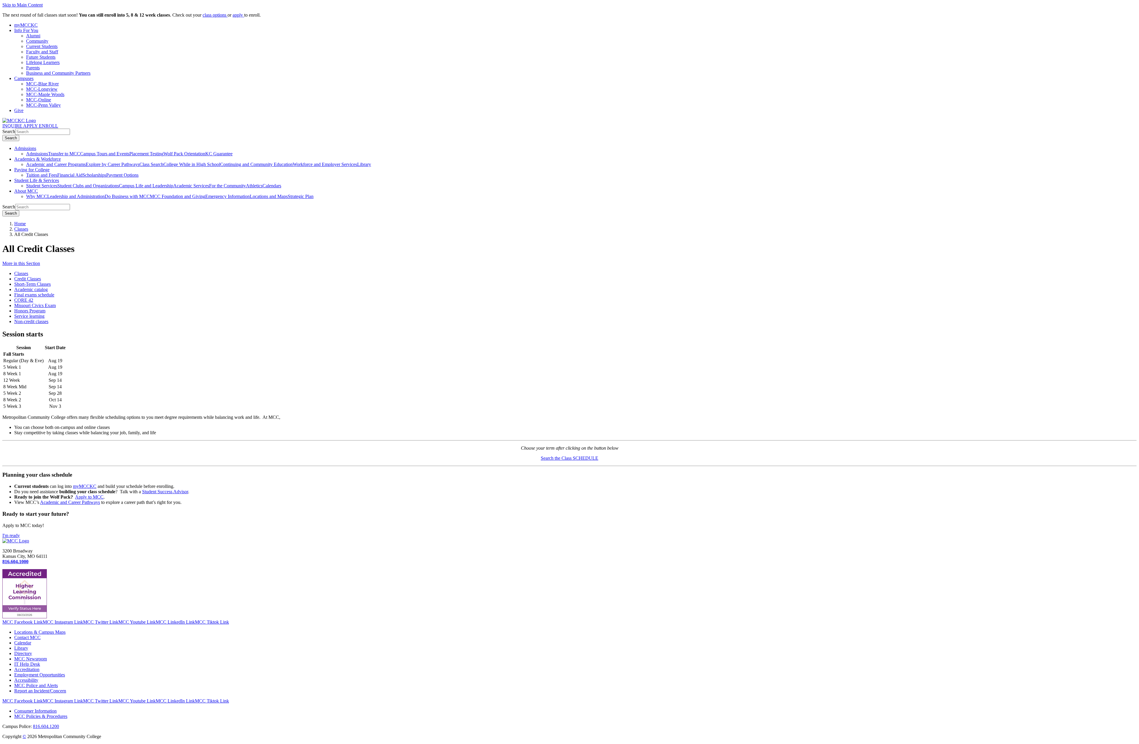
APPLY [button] (31, 125)
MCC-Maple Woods (45, 94)
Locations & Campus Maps (40, 632)
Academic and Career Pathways (70, 502)
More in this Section (21, 263)
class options (215, 14)
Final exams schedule (34, 294)
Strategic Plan (301, 196)
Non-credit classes (31, 321)
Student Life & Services (36, 180)
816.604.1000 (15, 561)
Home (20, 223)
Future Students (40, 57)
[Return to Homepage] (15, 540)
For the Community (227, 185)
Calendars (272, 185)
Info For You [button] (26, 30)
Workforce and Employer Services (325, 164)
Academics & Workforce (37, 159)
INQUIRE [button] (12, 125)
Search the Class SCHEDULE (569, 458)
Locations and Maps (269, 196)
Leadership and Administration (76, 196)
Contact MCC (27, 637)
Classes (21, 228)
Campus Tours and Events (104, 153)
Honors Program (29, 310)
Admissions (25, 148)
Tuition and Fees (41, 175)
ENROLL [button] (48, 125)
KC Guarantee (219, 153)
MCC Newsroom (30, 658)
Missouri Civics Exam (35, 305)
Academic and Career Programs (56, 164)
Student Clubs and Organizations (88, 185)
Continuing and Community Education (256, 164)
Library (364, 164)
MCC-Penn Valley (43, 105)
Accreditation (26, 669)
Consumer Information (35, 710)
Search (8, 131)
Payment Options (122, 175)
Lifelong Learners (43, 62)
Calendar (22, 642)
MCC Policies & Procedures (40, 716)
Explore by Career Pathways (112, 164)
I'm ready (11, 535)
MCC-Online (38, 99)
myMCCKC (84, 486)
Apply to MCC (89, 496)
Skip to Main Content (22, 4)
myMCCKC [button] (26, 25)
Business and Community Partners (58, 73)
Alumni (33, 35)
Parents (33, 67)
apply (238, 14)
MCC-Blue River (42, 83)
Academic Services (191, 185)
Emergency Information (227, 196)
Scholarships (94, 175)
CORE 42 (23, 300)
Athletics (254, 185)
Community (37, 41)
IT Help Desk (27, 664)
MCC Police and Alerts (36, 685)
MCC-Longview (42, 89)
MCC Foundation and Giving (177, 196)
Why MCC (36, 196)
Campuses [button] (24, 78)
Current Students (42, 46)
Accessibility (26, 680)
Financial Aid (69, 175)
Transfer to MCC (64, 153)
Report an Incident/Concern (40, 690)
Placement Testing (146, 153)
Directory (23, 653)
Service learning (29, 316)
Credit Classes (27, 278)
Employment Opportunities (39, 674)
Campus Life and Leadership (146, 185)
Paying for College (32, 169)
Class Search (151, 164)
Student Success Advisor (165, 491)
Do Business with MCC (127, 196)
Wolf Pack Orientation (184, 153)
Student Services (41, 185)
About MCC (26, 191)
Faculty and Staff (42, 51)
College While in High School (191, 164)
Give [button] (18, 110)
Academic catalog (31, 289)
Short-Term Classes (32, 284)
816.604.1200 (46, 726)
